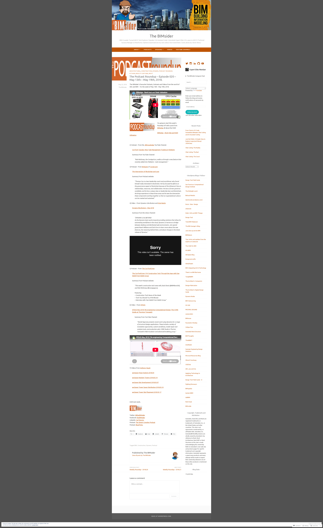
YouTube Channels (183, 49)
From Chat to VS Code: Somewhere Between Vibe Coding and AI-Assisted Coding (195, 132)
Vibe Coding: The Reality (192, 147)
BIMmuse (188, 318)
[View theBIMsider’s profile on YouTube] (203, 63)
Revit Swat (188, 402)
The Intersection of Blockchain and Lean (145, 171)
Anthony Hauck (145, 368)
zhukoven (188, 208)
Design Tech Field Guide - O (193, 380)
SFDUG (143, 305)
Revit (151, 73)
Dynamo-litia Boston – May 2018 (143, 208)
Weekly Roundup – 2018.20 (139, 468)
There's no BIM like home (193, 272)
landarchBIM (189, 393)
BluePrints (139, 425)
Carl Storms (140, 420)
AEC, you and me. (190, 369)
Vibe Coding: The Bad (192, 152)
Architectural (135, 71)
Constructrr (154, 167)
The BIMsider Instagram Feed (196, 76)
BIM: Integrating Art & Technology (195, 268)
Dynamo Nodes (190, 296)
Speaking (158, 49)
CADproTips (189, 327)
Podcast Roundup (166, 71)
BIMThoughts (189, 336)
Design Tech (189, 217)
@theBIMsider (140, 415)
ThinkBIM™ (188, 340)
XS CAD (187, 305)
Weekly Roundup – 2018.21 (172, 468)
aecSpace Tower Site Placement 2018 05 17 (146, 392)
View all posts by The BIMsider (141, 455)
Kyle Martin (162, 203)
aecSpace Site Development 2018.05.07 (145, 382)
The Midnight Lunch (191, 191)
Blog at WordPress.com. (161, 516)
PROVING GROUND (191, 309)
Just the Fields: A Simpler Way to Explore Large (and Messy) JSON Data (195, 141)
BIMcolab (188, 406)
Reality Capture (142, 73)
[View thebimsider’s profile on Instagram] (191, 63)
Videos (169, 49)
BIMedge (160, 128)
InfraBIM (188, 250)
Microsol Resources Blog (193, 355)
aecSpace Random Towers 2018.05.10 (145, 377)
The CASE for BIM (190, 246)
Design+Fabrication (191, 285)
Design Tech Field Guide (192, 180)
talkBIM (187, 397)
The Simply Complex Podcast (145, 422)
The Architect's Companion (193, 281)
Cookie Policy (35, 525)
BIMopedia (188, 388)
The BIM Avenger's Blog (192, 226)
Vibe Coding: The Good (192, 156)
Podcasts (147, 49)
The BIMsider (161, 36)
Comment (173, 496)
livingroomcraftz (190, 259)
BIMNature (188, 235)
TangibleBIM (189, 276)
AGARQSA (188, 345)
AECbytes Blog (189, 254)
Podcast (154, 445)
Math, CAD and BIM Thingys (194, 213)
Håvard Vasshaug (190, 360)
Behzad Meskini (190, 195)
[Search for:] (196, 82)
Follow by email (192, 112)
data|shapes (189, 263)
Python (132, 73)
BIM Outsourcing (190, 301)
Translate (199, 90)
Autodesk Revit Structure (193, 331)
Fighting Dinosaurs (191, 384)
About (136, 49)
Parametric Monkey (191, 323)
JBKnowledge (149, 145)
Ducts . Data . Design (191, 204)
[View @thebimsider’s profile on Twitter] (187, 63)
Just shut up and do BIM (192, 230)
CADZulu (188, 364)
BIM (136, 445)
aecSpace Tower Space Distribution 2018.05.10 (148, 387)
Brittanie (145, 167)
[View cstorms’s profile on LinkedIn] (195, 63)
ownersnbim (189, 314)
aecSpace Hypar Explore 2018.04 (143, 373)
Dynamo (155, 71)
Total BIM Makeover (191, 222)
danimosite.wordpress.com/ (194, 200)
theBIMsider (141, 417)
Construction (146, 71)
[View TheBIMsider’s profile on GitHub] (199, 63)
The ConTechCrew (148, 268)
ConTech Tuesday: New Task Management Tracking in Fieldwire (153, 150)
